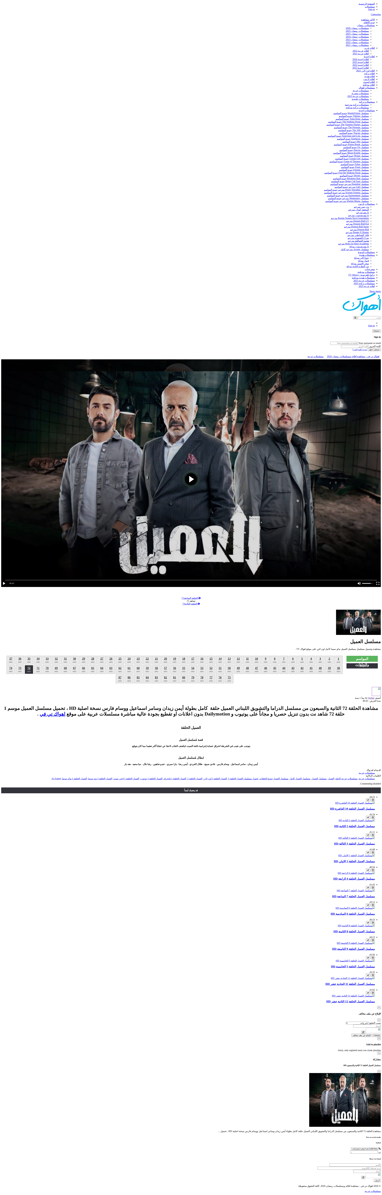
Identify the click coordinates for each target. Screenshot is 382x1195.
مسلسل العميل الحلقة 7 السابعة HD (353, 896)
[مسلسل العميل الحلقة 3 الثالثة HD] (356, 838)
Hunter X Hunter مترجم (357, 232)
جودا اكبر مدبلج (361, 258)
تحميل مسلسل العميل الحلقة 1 (243, 778)
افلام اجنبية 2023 (360, 68)
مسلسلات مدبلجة (366, 272)
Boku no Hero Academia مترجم (353, 243)
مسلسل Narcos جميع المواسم (354, 150)
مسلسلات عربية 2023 (358, 96)
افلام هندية (369, 76)
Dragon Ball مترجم (359, 229)
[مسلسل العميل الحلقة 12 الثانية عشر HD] (353, 996)
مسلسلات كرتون (366, 204)
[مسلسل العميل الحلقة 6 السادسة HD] (355, 908)
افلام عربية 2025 (367, 286)
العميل (331, 778)
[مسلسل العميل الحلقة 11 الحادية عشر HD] (353, 978)
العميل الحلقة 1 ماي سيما (74, 778)
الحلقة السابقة (189, 598)
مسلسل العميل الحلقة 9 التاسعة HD (353, 948)
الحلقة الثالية (190, 604)
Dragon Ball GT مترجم (357, 221)
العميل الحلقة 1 (194, 778)
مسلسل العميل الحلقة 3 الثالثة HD (354, 843)
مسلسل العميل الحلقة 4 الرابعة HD (354, 878)
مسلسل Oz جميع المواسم (356, 147)
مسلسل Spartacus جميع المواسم (353, 138)
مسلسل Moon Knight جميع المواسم (351, 153)
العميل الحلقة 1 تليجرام (175, 778)
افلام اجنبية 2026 (360, 59)
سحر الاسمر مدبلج (360, 263)
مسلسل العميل (319, 778)
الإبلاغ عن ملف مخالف (362, 1035)
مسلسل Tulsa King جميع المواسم (352, 119)
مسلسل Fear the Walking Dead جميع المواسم (346, 173)
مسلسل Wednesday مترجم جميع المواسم (348, 198)
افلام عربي (369, 48)
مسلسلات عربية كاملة (346, 778)
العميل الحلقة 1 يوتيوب (151, 778)
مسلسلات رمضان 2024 (357, 36)
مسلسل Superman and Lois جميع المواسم (348, 136)
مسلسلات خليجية (360, 99)
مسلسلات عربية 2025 (364, 280)
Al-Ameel (56, 778)
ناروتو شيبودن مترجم (358, 215)
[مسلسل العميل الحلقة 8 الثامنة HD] (356, 925)
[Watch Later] (373, 799)
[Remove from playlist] (368, 799)
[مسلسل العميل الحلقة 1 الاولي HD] (356, 855)
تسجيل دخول (374, 349)
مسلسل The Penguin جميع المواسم (351, 127)
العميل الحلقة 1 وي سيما (100, 778)
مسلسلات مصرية (360, 93)
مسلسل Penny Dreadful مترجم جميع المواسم (346, 190)
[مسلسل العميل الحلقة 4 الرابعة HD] (356, 873)
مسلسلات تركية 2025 (364, 283)
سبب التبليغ (375, 1023)
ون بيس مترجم (361, 207)
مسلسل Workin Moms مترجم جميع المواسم (347, 201)
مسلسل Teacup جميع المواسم (354, 133)
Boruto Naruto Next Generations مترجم (350, 218)
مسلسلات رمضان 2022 (357, 42)
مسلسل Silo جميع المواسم (355, 141)
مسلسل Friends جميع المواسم (354, 170)
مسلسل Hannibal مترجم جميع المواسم (349, 184)
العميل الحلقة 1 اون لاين (215, 778)
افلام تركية (369, 73)
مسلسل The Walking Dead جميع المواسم (348, 121)
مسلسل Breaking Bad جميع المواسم (351, 178)
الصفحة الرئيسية (367, 4)
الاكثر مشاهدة (368, 19)
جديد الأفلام (369, 22)
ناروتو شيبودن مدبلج (359, 246)
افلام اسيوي (369, 82)
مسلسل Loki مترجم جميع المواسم (351, 187)
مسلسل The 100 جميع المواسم (353, 130)
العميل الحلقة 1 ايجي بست (126, 778)
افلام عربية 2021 (361, 53)
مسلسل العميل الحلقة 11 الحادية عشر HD (350, 984)
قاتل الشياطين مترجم (358, 235)
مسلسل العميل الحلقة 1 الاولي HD (354, 861)
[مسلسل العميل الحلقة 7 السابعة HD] (356, 890)
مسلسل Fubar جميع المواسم (355, 164)
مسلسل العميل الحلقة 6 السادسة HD (353, 913)
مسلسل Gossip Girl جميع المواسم (352, 158)
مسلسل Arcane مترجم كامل (355, 249)
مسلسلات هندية (367, 255)
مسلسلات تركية (367, 102)
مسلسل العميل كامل (300, 778)
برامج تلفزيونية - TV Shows (361, 275)
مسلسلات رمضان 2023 (357, 39)
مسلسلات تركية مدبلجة (357, 107)
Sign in (371, 9)
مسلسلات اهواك (367, 87)
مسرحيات (370, 269)
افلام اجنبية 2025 (360, 62)
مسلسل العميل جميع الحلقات (273, 778)
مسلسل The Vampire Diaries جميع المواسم (347, 124)
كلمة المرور (375, 346)
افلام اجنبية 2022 (360, 65)
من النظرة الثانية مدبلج (357, 266)
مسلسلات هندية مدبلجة (363, 277)
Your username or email (369, 343)
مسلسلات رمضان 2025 (357, 31)
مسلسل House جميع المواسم (354, 156)
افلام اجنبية (369, 56)
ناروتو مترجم (362, 212)
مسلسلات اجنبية (367, 110)
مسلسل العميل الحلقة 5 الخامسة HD (353, 966)
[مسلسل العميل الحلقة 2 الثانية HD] (357, 820)
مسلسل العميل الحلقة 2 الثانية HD (354, 826)
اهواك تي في (52, 714)
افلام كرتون (369, 79)
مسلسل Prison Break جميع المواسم (351, 144)
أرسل (377, 1180)
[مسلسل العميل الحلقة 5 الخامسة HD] (355, 960)
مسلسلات (370, 6)
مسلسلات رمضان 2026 (357, 28)
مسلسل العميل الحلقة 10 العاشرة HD (352, 808)
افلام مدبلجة (369, 85)
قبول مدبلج (363, 260)
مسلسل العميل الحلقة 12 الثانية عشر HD (350, 1001)
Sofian (371, 698)
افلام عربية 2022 (361, 51)
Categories (376, 14)
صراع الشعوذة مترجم (358, 238)
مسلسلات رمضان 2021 (357, 45)
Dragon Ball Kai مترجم (357, 224)
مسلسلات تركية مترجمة (357, 104)
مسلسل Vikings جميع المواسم (354, 116)
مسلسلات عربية (361, 90)
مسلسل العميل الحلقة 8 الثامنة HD (354, 931)
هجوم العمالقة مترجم (358, 241)
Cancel (377, 1035)
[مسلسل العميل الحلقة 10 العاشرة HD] (355, 803)
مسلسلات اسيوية (366, 252)
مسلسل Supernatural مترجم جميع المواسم (348, 195)
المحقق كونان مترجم (358, 209)
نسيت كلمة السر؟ (359, 349)
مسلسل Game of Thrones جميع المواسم (349, 161)
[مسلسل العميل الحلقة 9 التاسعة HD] (356, 943)
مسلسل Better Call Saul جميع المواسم (350, 181)
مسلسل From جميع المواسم (355, 167)
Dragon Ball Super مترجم (356, 226)
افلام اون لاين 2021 (365, 70)
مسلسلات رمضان (366, 25)
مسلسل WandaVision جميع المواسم (351, 113)
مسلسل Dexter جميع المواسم (354, 175)
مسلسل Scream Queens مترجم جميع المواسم (346, 192)
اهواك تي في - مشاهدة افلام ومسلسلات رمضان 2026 (353, 356)
